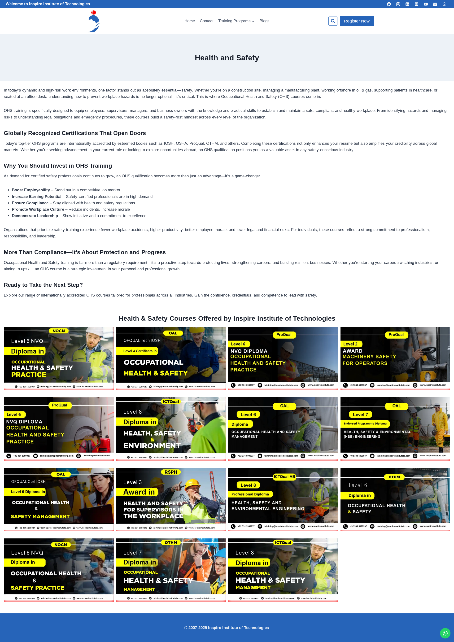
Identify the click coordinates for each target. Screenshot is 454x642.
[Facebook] (389, 4)
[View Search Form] (332, 21)
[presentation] (59, 358)
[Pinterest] (417, 4)
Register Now (357, 21)
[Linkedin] (407, 4)
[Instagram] (398, 4)
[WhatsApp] (444, 4)
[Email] (435, 4)
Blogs (265, 21)
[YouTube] (426, 4)
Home (189, 21)
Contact (207, 21)
